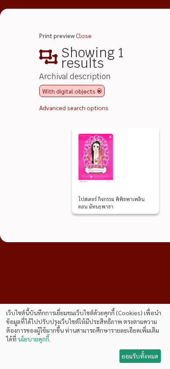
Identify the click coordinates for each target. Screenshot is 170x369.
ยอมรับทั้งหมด (140, 356)
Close (84, 35)
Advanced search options (74, 107)
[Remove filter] (99, 91)
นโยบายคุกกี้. (34, 339)
